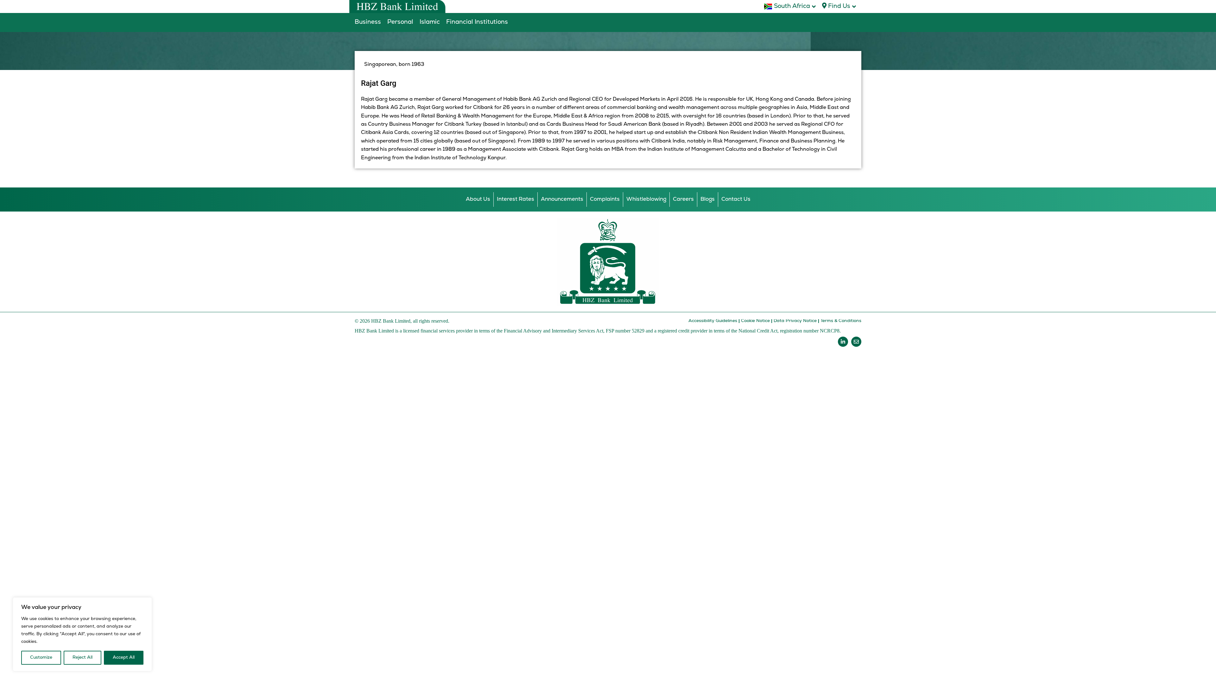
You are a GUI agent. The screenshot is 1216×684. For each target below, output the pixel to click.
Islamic (430, 22)
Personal (400, 22)
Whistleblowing (646, 199)
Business (368, 22)
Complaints (605, 199)
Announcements (562, 199)
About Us (478, 199)
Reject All (82, 657)
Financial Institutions (477, 22)
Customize (41, 657)
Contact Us (735, 199)
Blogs (707, 199)
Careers (683, 199)
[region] (82, 634)
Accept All (124, 657)
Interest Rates (515, 199)
